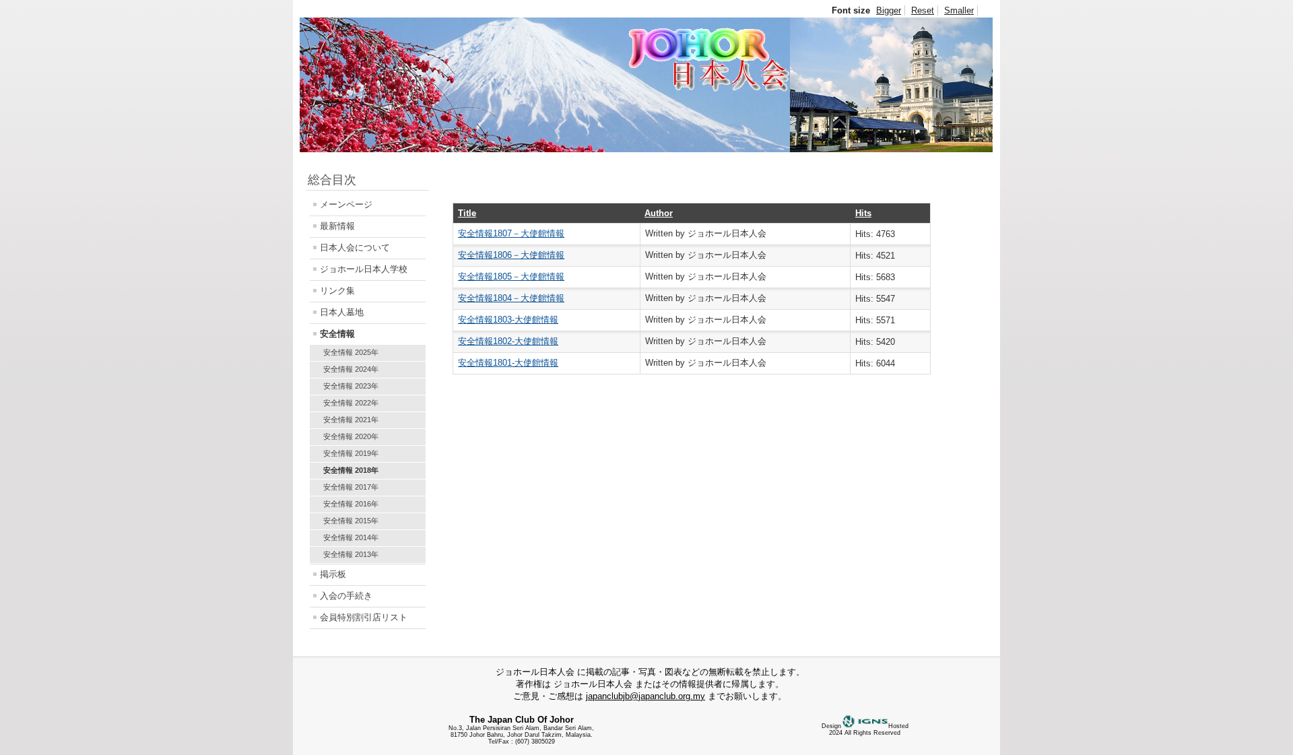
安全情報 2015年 (350, 521)
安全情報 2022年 (350, 403)
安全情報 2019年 (350, 453)
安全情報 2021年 (350, 420)
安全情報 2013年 (350, 554)
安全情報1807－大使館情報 (511, 233)
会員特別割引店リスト (363, 617)
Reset (922, 10)
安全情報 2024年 (350, 369)
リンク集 (337, 291)
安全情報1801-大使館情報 (508, 363)
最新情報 (337, 226)
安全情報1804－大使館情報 (511, 298)
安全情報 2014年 (350, 537)
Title (467, 213)
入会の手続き (346, 596)
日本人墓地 (342, 312)
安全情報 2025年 (350, 352)
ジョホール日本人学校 (363, 269)
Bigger (888, 10)
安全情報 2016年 (350, 504)
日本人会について (355, 247)
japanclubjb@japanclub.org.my (645, 696)
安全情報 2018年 (350, 470)
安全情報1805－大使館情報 (511, 276)
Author (658, 213)
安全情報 (337, 334)
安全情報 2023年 (350, 386)
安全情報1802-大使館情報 (508, 341)
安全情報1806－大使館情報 (511, 255)
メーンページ (346, 204)
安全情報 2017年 (350, 487)
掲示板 (333, 574)
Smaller (959, 10)
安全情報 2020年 (350, 436)
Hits (863, 213)
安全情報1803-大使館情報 (508, 320)
